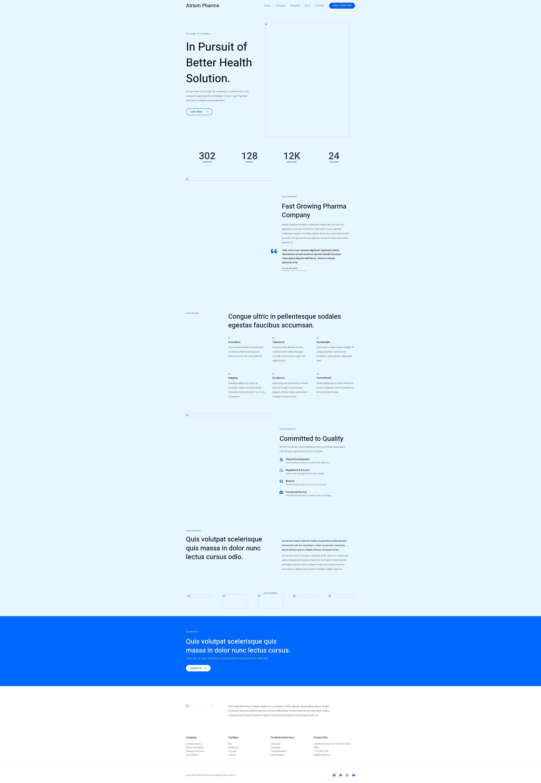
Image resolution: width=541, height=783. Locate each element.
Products (295, 5)
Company (281, 5)
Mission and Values (194, 747)
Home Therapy (277, 755)
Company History (194, 744)
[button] (342, 6)
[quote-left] (274, 251)
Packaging (275, 747)
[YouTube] (353, 775)
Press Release (192, 755)
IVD (229, 744)
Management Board (195, 751)
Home (267, 5)
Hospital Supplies (278, 751)
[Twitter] (340, 775)
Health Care (233, 747)
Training (232, 755)
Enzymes (232, 751)
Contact (319, 5)
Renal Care (275, 744)
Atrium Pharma (202, 5)
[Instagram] (347, 775)
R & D (308, 5)
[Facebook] (334, 775)
